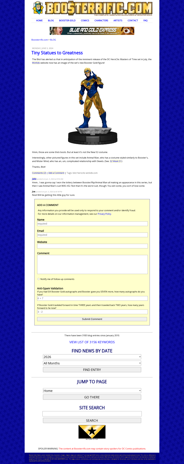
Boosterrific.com (39, 39)
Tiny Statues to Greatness (57, 53)
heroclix (81, 172)
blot (75, 172)
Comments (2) (39, 172)
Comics (85, 20)
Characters (101, 20)
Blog (51, 20)
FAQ (145, 20)
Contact (133, 20)
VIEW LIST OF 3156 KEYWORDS (92, 342)
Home (39, 20)
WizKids (36, 62)
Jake (34, 178)
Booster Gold (67, 20)
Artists (118, 20)
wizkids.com (92, 172)
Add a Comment (56, 172)
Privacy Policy (104, 213)
